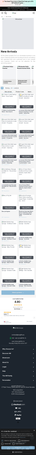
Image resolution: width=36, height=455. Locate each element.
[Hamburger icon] (2, 13)
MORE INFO (18, 4)
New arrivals (8, 91)
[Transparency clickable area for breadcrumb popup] (10, 16)
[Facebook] (8, 449)
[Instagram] (13, 449)
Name (29, 91)
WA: (19, 338)
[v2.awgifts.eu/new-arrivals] (18, 33)
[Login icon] (33, 13)
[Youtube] (27, 449)
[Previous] (2, 317)
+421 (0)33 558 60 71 (18, 341)
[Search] (5, 13)
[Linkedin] (18, 449)
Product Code (20, 91)
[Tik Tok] (22, 449)
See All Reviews (17, 309)
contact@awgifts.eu (18, 335)
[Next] (34, 317)
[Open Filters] (2, 88)
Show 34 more (17, 292)
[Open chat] (31, 447)
